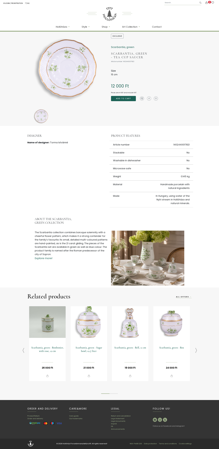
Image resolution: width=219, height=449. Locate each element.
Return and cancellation (121, 416)
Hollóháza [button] (62, 26)
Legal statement (117, 418)
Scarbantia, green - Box (171, 347)
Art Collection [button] (130, 26)
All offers (183, 297)
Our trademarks (75, 418)
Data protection (150, 443)
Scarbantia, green (122, 47)
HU (28, 3)
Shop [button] (105, 26)
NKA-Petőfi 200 (136, 443)
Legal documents (118, 421)
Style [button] (85, 26)
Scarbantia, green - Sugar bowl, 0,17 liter (89, 349)
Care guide (74, 416)
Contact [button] (157, 26)
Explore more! (43, 258)
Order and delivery (35, 418)
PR (112, 426)
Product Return (33, 416)
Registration (17, 3)
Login (7, 3)
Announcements (118, 429)
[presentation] (21, 350)
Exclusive (117, 36)
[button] (105, 393)
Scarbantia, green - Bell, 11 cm (130, 347)
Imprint (114, 424)
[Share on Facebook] (149, 98)
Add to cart (123, 98)
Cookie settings (185, 443)
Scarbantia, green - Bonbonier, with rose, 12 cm (47, 349)
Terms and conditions (168, 443)
